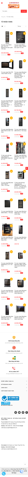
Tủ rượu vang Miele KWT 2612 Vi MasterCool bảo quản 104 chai (7, 47)
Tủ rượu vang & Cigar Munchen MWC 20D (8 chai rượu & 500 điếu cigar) (20, 265)
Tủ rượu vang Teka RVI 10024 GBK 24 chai (7, 72)
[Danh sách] (5, 26)
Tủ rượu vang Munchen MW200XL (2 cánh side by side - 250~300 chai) (20, 157)
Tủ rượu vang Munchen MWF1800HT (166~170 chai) (7, 184)
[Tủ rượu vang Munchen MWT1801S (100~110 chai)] (7, 122)
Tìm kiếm (24, 11)
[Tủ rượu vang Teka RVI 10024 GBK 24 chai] (7, 64)
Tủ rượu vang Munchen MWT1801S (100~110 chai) (7, 131)
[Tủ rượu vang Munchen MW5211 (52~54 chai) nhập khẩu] (7, 283)
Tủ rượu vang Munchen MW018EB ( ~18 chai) (7, 212)
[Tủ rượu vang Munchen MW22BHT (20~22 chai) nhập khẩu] (7, 309)
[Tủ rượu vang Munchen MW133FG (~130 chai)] (20, 122)
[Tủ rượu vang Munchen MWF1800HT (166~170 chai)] (7, 175)
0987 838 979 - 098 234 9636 (13, 425)
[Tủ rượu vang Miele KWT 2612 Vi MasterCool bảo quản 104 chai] (7, 37)
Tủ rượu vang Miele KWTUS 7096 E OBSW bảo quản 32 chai (20, 46)
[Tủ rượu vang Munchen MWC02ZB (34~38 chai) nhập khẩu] (20, 283)
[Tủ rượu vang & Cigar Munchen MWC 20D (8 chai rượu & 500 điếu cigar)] (20, 255)
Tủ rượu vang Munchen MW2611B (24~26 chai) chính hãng (20, 318)
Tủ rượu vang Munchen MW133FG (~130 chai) (20, 130)
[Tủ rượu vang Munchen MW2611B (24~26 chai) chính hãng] (20, 309)
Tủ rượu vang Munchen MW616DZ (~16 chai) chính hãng (20, 213)
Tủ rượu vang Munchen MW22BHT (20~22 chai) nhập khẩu (7, 318)
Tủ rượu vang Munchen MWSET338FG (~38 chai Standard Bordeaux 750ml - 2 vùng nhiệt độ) (20, 103)
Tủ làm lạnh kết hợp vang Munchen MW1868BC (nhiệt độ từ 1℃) (6, 157)
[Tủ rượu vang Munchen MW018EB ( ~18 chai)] (7, 204)
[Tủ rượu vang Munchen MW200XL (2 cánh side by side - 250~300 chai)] (20, 148)
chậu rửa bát (15, 471)
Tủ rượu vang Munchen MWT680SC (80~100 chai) (20, 239)
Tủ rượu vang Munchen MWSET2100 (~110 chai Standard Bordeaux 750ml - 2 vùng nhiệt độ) (7, 103)
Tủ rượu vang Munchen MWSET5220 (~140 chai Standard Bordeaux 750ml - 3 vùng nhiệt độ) (20, 74)
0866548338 (8, 447)
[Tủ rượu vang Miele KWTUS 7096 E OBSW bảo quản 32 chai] (20, 37)
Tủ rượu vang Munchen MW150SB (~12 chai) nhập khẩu (7, 239)
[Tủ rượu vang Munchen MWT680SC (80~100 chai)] (20, 230)
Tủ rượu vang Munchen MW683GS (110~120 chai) (7, 264)
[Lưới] (2, 26)
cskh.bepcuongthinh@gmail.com (9, 427)
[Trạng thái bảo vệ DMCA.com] (5, 403)
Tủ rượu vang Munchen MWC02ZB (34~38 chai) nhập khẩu (20, 292)
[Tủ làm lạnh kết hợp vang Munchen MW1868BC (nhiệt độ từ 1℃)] (7, 148)
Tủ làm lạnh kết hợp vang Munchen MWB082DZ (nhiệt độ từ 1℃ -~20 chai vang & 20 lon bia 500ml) (20, 185)
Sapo (15, 472)
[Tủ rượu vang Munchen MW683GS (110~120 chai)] (7, 255)
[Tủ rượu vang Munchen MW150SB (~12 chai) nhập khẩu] (7, 230)
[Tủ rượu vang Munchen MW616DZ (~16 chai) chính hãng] (20, 204)
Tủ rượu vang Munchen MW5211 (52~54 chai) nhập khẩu (7, 292)
